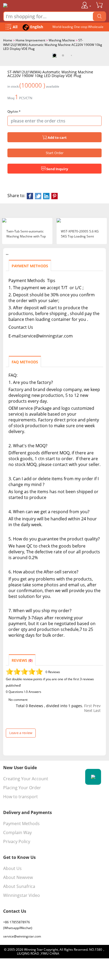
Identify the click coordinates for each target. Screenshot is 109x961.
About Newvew (18, 877)
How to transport (20, 797)
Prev (97, 705)
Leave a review (20, 732)
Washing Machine (62, 40)
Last (97, 710)
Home (7, 40)
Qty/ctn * (14, 112)
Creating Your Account (25, 779)
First (88, 705)
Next (88, 710)
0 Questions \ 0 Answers (23, 691)
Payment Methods (21, 823)
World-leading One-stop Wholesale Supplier (77, 28)
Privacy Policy (16, 841)
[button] (54, 55)
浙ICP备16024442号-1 (76, 953)
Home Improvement (30, 40)
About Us (12, 868)
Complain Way (17, 832)
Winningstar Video (21, 895)
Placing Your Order (22, 788)
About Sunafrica (19, 886)
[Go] (99, 16)
